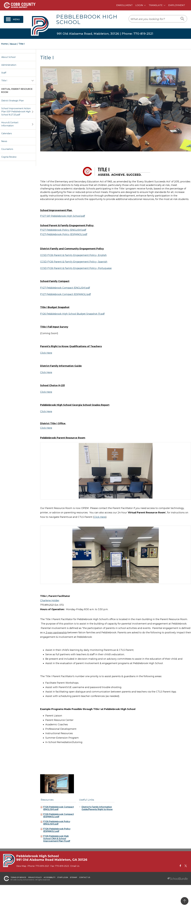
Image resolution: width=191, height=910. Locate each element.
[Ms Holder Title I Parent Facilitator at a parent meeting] (57, 783)
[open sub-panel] (32, 80)
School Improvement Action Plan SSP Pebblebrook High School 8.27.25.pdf (16, 111)
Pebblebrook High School (86, 19)
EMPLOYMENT (176, 5)
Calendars (6, 133)
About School (8, 57)
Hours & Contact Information (9, 124)
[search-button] (182, 18)
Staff (3, 73)
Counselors (7, 149)
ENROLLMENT (124, 5)
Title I (4, 80)
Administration (8, 65)
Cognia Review (9, 157)
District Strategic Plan (12, 100)
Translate (156, 5)
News (4, 141)
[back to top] (184, 901)
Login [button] (139, 5)
